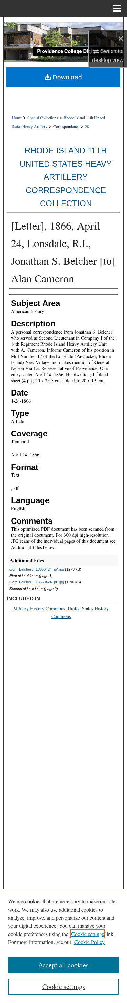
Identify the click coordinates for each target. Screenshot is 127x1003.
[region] (63, 946)
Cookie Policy (89, 941)
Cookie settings (87, 933)
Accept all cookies (63, 964)
